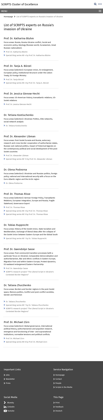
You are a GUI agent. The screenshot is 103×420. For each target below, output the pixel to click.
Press (8, 383)
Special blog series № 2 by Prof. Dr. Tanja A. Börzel (27, 83)
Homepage (8, 16)
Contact (58, 379)
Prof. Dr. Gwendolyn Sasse (17, 268)
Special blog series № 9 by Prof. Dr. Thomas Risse (27, 214)
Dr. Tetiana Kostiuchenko (16, 126)
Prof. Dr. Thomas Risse (15, 207)
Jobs (8, 375)
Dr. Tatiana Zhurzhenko (16, 301)
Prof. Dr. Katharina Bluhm (17, 52)
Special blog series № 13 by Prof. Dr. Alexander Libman (29, 159)
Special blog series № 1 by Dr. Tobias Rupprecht (26, 238)
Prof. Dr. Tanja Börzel (15, 79)
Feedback (59, 407)
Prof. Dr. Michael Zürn (15, 338)
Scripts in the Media (63, 387)
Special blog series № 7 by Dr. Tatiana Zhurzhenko (27, 305)
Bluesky (10, 403)
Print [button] (57, 403)
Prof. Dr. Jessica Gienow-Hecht (18, 104)
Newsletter (10, 379)
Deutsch (58, 411)
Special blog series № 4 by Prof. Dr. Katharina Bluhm (28, 55)
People (58, 383)
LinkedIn (11, 407)
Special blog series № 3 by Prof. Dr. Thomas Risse (27, 211)
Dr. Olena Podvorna (14, 183)
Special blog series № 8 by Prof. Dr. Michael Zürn (26, 342)
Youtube (10, 411)
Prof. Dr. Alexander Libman (17, 155)
